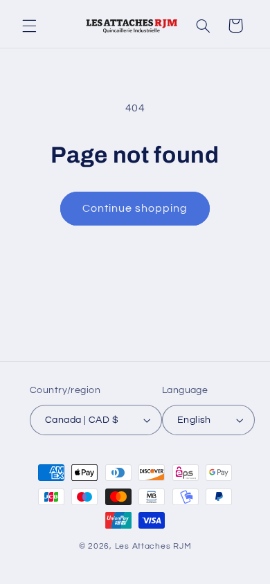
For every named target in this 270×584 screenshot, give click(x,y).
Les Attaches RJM (153, 546)
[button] (29, 26)
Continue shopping (135, 208)
